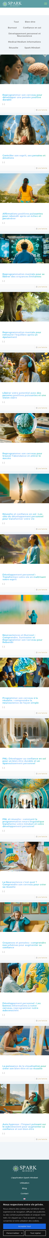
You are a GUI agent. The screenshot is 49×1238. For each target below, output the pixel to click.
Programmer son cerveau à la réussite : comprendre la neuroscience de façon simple (21, 700)
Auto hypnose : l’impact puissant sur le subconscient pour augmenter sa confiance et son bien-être (24, 1126)
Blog (24, 1188)
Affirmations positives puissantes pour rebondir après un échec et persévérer (23, 216)
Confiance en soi (32, 28)
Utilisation (24, 1183)
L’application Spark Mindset (24, 1177)
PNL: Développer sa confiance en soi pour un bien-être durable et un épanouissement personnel (24, 761)
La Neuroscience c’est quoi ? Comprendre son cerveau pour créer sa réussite (24, 884)
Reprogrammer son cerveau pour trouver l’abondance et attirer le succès (22, 456)
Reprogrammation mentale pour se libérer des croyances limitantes (24, 275)
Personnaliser (12, 1233)
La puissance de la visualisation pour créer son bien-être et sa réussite (24, 1067)
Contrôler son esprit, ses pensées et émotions (24, 156)
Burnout (12, 28)
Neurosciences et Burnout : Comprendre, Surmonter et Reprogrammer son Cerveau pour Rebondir (22, 639)
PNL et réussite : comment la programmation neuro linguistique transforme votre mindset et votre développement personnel (23, 823)
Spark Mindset (32, 48)
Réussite (13, 48)
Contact (24, 1193)
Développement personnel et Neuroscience (25, 34)
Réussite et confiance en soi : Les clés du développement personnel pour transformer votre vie (23, 516)
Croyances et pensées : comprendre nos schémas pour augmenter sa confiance (24, 945)
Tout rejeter (35, 1233)
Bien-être (30, 22)
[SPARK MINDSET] (12, 4)
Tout (16, 22)
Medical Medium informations (24, 42)
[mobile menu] (45, 4)
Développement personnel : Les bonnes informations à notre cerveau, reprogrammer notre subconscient (22, 1007)
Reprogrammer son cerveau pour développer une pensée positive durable (22, 97)
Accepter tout (24, 1226)
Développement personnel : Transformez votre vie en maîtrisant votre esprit (24, 577)
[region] (24, 1219)
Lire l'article (42, 110)
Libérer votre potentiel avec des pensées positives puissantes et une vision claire (24, 395)
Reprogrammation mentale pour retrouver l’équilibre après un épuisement (22, 335)
